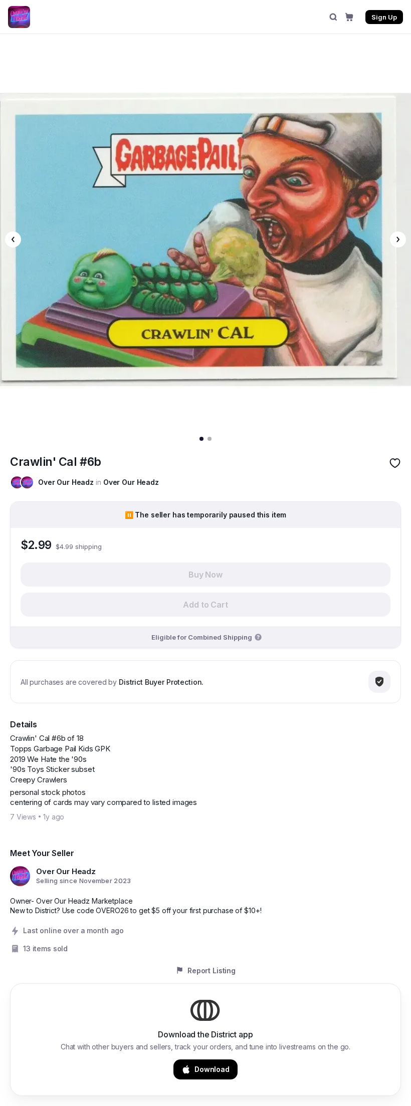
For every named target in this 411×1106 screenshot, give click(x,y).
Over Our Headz (66, 482)
